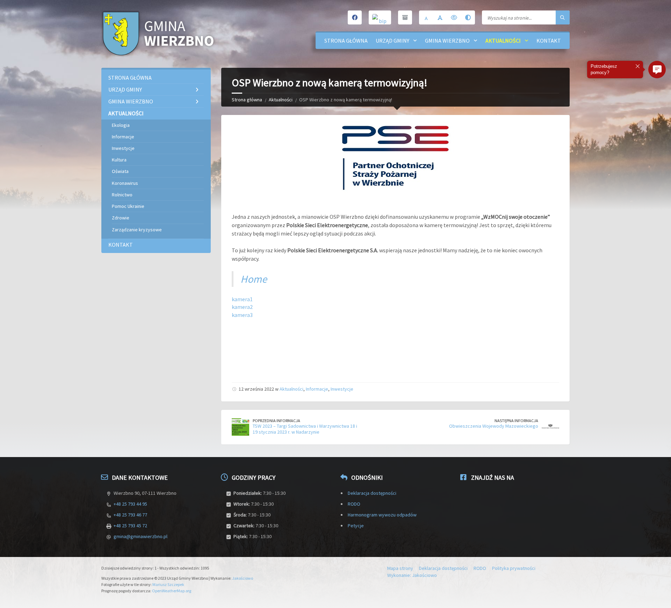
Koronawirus (125, 183)
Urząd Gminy (392, 40)
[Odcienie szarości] (468, 17)
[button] (657, 69)
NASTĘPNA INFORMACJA (516, 420)
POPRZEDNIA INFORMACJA (276, 420)
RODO (354, 504)
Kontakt (548, 40)
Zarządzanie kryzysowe (137, 229)
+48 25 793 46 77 (130, 515)
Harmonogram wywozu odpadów (382, 515)
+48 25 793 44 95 (130, 504)
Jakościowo (242, 578)
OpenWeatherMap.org (171, 590)
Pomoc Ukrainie (128, 206)
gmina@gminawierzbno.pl (140, 536)
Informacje (317, 389)
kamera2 (242, 306)
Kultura (119, 160)
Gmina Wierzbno (447, 40)
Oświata (120, 171)
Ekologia (121, 125)
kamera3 (242, 314)
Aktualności (503, 40)
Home (253, 278)
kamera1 (242, 299)
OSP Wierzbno (347, 216)
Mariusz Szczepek (168, 584)
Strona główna (346, 40)
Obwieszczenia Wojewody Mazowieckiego (493, 426)
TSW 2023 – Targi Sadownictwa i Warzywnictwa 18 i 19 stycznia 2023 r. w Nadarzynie (305, 429)
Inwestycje (342, 389)
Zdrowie (120, 218)
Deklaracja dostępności (372, 493)
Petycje (356, 525)
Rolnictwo (122, 194)
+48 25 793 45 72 (130, 525)
